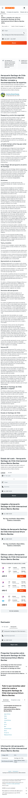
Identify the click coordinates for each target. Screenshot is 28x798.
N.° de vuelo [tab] (5, 626)
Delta (5, 716)
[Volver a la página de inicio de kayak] (9, 8)
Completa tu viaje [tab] (15, 700)
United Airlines (7, 720)
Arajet (5, 718)
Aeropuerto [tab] (13, 626)
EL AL (5, 724)
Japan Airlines (7, 714)
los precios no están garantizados (13, 783)
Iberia (5, 730)
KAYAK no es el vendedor (8, 788)
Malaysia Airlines (8, 734)
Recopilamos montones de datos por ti (12, 790)
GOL (5, 722)
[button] (2, 8)
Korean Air (6, 732)
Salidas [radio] (10, 472)
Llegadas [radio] (3, 472)
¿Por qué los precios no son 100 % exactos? (11, 793)
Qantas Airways (7, 728)
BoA (5, 726)
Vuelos (9, 771)
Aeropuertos (15, 771)
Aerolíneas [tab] (6, 700)
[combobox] (15, 482)
